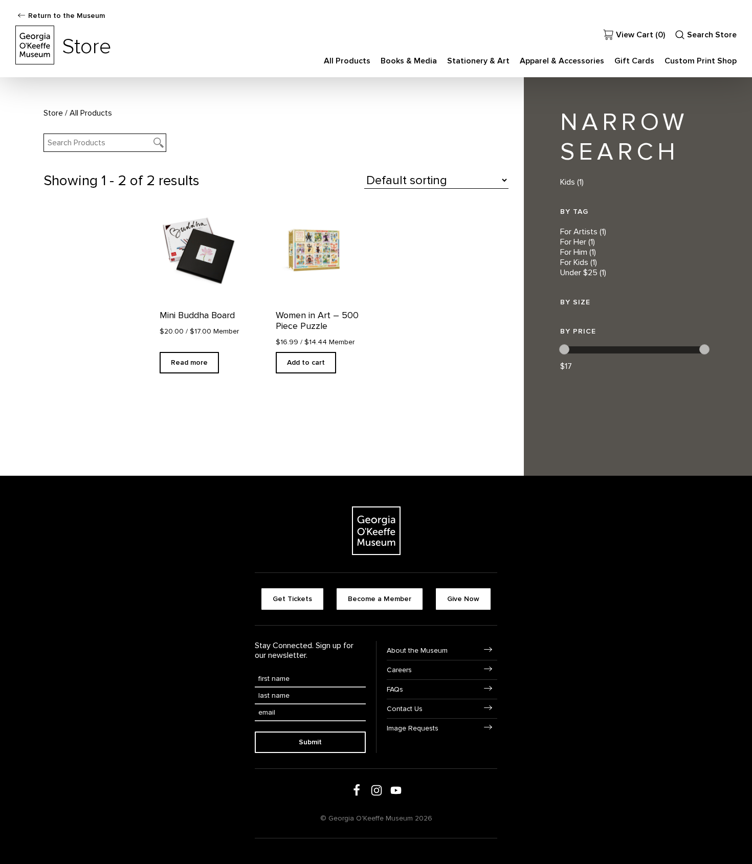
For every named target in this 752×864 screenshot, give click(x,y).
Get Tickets (292, 598)
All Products (347, 61)
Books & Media (409, 61)
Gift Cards (634, 61)
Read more (189, 362)
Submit (310, 742)
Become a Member (379, 598)
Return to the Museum (66, 15)
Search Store (712, 35)
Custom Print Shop (701, 61)
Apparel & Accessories (562, 61)
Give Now (463, 598)
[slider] (564, 349)
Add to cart (306, 362)
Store (53, 113)
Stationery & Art (478, 61)
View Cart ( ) (640, 35)
